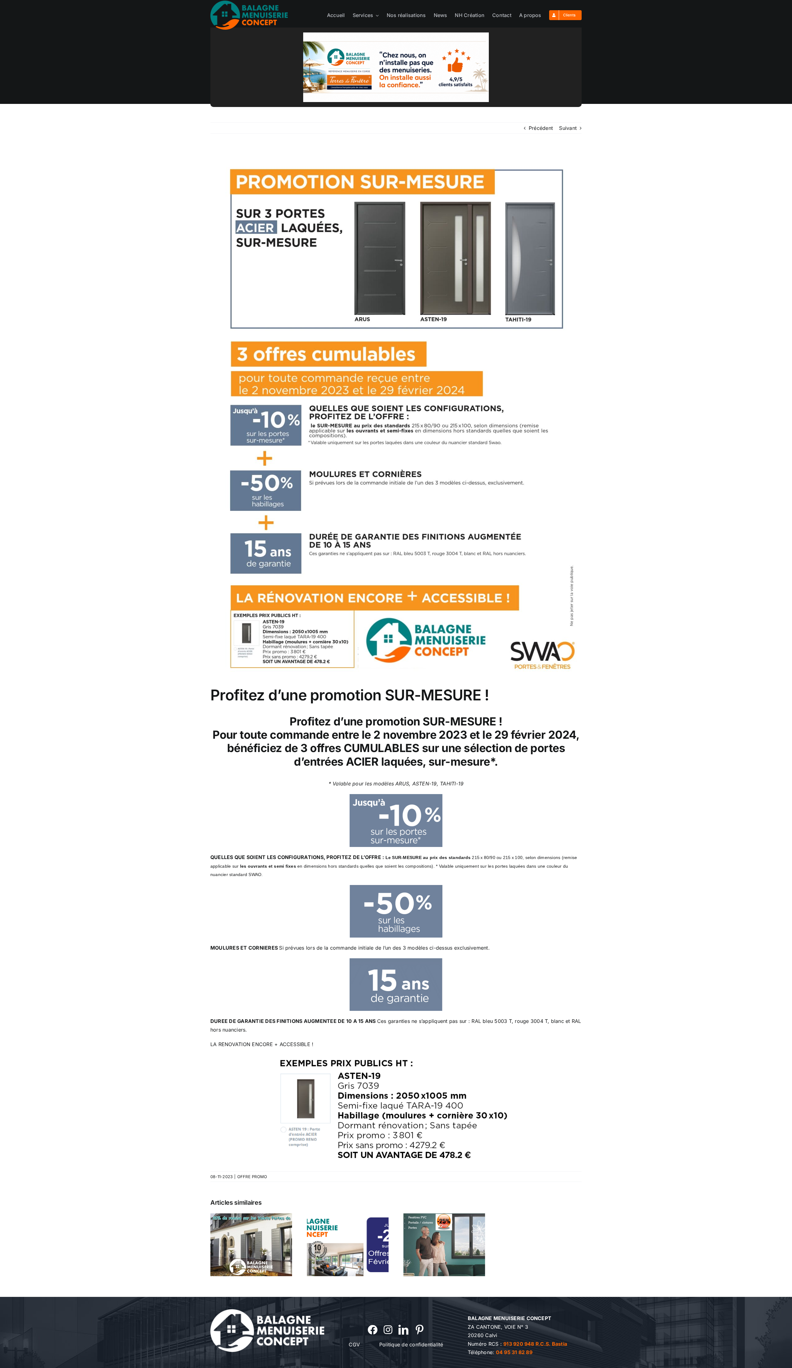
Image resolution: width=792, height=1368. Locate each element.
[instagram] (388, 1330)
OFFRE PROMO (252, 1176)
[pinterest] (419, 1330)
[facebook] (372, 1330)
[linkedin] (403, 1330)
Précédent (541, 128)
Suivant (568, 128)
